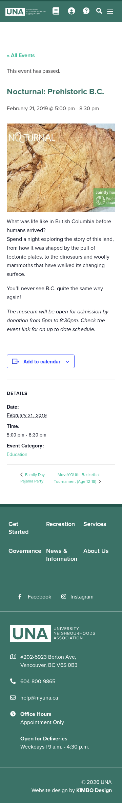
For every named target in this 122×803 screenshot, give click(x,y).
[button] (109, 11)
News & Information (61, 554)
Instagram (82, 596)
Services (94, 524)
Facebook (39, 596)
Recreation (60, 524)
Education (17, 454)
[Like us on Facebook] (23, 597)
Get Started (18, 528)
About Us (96, 551)
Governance (24, 551)
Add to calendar (41, 361)
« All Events (21, 55)
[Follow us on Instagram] (65, 597)
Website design (50, 790)
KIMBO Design (94, 790)
